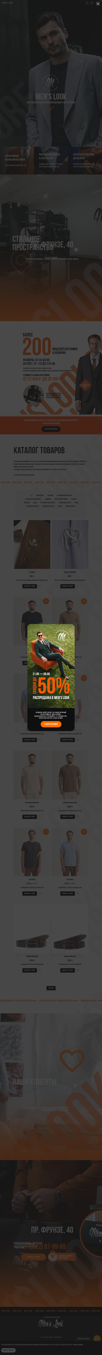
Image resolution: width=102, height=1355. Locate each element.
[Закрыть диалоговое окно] (98, 4)
